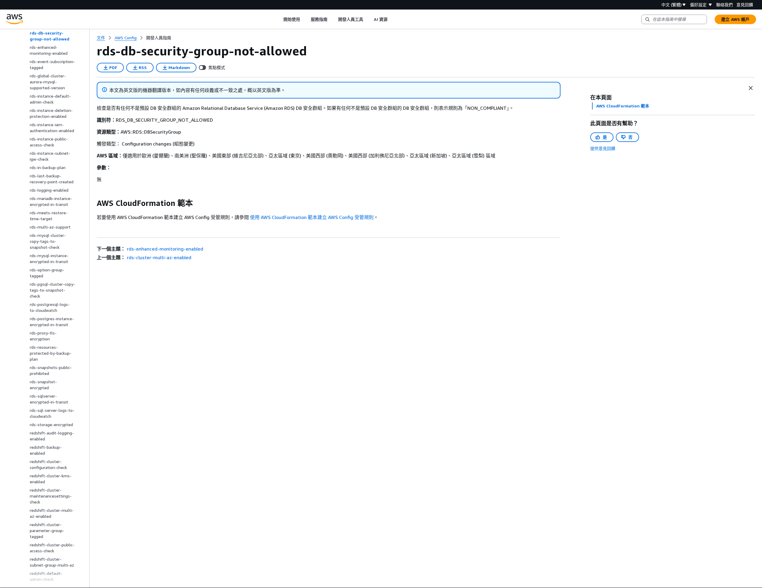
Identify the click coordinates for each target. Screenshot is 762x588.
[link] (158, 38)
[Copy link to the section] (92, 203)
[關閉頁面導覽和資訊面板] (751, 88)
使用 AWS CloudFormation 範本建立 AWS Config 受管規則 (312, 217)
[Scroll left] (278, 19)
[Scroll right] (392, 19)
